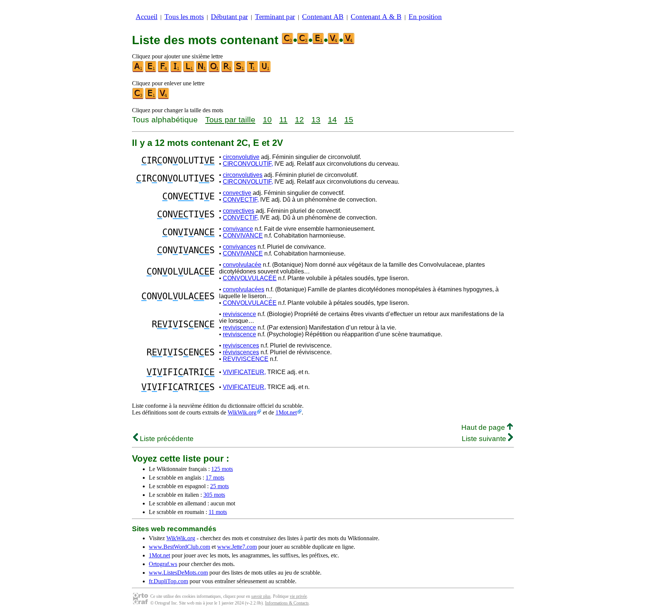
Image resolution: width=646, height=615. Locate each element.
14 (332, 119)
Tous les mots (184, 17)
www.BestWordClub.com (179, 547)
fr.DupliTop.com (168, 581)
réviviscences (241, 352)
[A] (138, 70)
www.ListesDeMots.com (178, 572)
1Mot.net (286, 412)
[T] (252, 70)
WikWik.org (242, 412)
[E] (151, 70)
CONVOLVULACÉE (250, 278)
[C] (138, 97)
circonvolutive (241, 157)
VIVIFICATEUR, (244, 372)
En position (425, 17)
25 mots (219, 486)
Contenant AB (323, 17)
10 (267, 119)
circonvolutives (242, 175)
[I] (176, 70)
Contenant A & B (376, 17)
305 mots (214, 495)
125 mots (222, 469)
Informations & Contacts (287, 603)
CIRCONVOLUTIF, (248, 163)
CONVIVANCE (243, 235)
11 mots (218, 512)
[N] (202, 70)
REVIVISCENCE (245, 359)
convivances (239, 247)
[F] (163, 70)
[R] (227, 70)
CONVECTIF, (241, 199)
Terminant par (275, 17)
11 (283, 119)
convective (237, 193)
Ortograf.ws (163, 564)
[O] (214, 70)
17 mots (215, 477)
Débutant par (229, 17)
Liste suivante (485, 439)
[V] (163, 97)
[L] (189, 70)
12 (299, 119)
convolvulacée (242, 264)
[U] (265, 70)
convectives (238, 211)
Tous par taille (230, 119)
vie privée (298, 596)
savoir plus (261, 596)
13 (315, 119)
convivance (238, 229)
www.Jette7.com (237, 547)
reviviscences (241, 345)
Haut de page (484, 427)
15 (348, 119)
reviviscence (239, 314)
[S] (240, 70)
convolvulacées (243, 289)
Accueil (146, 17)
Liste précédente (166, 439)
